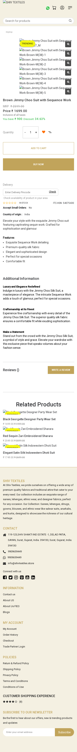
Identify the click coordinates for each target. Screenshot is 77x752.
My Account (10, 628)
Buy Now (38, 164)
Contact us (9, 594)
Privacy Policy (10, 675)
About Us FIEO (11, 606)
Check (52, 191)
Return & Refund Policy (16, 663)
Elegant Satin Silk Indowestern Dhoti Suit (29, 452)
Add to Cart (38, 148)
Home (9, 32)
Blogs (6, 612)
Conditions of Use (13, 686)
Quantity (8, 132)
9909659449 (15, 551)
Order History (10, 634)
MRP (6, 106)
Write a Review (61, 370)
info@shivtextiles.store (21, 563)
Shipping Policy (12, 669)
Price (6, 111)
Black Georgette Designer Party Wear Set (29, 419)
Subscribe (64, 732)
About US (8, 600)
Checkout (8, 640)
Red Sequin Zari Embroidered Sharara (28, 436)
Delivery (8, 184)
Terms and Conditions (15, 681)
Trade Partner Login (14, 646)
